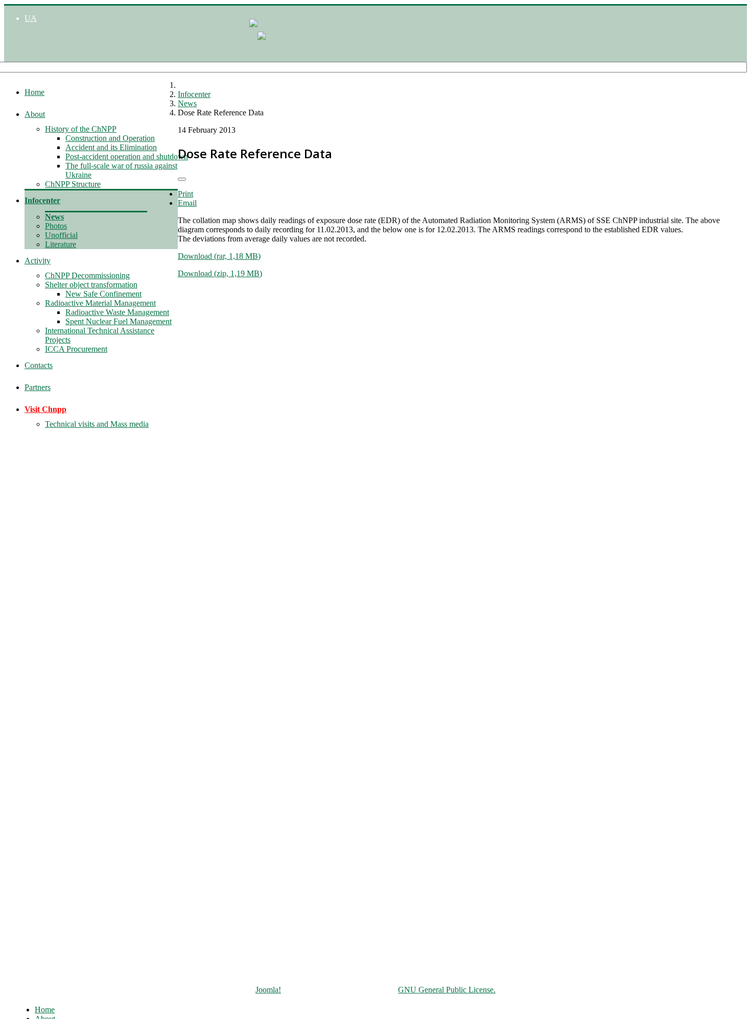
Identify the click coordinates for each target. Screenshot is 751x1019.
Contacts (39, 365)
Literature (60, 244)
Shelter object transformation (91, 284)
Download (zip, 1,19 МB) (220, 273)
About (35, 114)
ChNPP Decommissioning (87, 275)
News (54, 216)
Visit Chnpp (45, 409)
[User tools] (182, 179)
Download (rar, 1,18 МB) (219, 256)
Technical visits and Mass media (97, 424)
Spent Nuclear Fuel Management (118, 321)
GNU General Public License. (447, 989)
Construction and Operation (110, 138)
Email (187, 203)
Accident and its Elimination (111, 147)
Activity (38, 260)
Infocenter (42, 200)
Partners (38, 387)
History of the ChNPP (80, 129)
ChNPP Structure (73, 184)
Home (34, 92)
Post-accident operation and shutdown (126, 156)
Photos (56, 226)
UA (31, 18)
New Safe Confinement (103, 293)
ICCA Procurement (76, 349)
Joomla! (268, 989)
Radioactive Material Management (100, 303)
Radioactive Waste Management (117, 312)
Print (185, 193)
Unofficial (61, 235)
